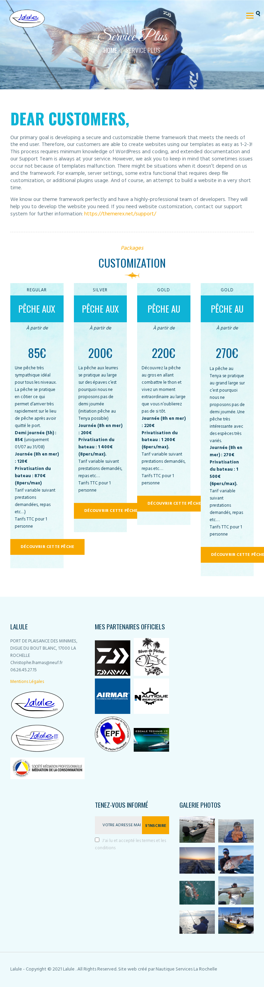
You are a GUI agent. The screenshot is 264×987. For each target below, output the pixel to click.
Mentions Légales (27, 681)
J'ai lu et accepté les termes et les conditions (130, 844)
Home (110, 50)
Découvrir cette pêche (47, 546)
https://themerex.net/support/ (120, 214)
